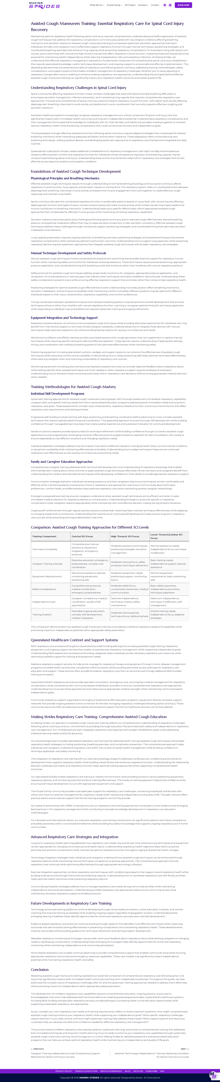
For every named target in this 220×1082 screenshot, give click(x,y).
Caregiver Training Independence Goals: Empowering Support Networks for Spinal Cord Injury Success (65, 1053)
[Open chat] (213, 1075)
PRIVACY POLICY (64, 1071)
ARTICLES (138, 1071)
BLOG (128, 1071)
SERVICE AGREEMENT (111, 1071)
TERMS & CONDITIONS (86, 1071)
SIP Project (130, 5)
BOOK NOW (183, 5)
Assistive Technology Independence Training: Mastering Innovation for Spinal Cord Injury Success (152, 1053)
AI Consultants (152, 1077)
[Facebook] (165, 5)
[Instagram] (170, 5)
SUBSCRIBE (151, 1071)
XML (162, 1071)
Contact (155, 5)
